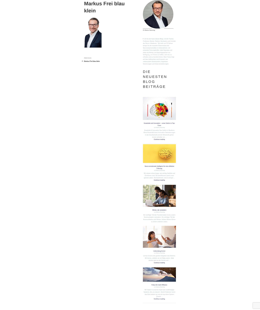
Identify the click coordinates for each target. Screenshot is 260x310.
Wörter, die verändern (159, 210)
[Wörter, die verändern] (159, 196)
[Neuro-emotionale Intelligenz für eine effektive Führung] (159, 154)
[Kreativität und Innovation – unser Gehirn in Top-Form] (159, 109)
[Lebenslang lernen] (159, 237)
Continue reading (159, 139)
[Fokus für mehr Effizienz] (159, 274)
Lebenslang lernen (159, 251)
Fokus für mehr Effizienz (159, 285)
